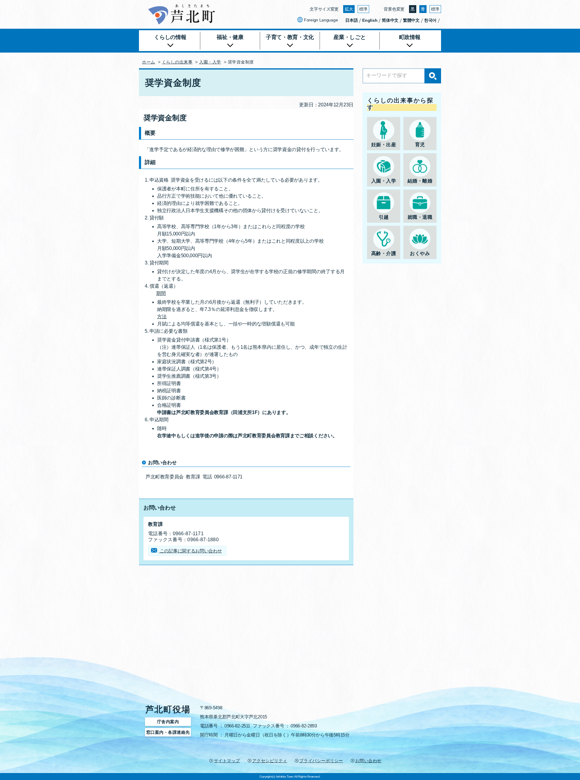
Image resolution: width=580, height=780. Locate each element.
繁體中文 (411, 20)
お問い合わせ (368, 760)
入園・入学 (210, 62)
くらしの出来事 (177, 62)
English (369, 20)
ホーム (148, 62)
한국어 (430, 20)
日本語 (351, 20)
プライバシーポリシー (321, 760)
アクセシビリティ (269, 760)
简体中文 (390, 20)
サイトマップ (227, 760)
